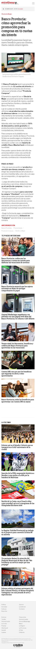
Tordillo (3, 619)
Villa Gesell (4, 628)
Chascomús (22, 617)
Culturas (3, 609)
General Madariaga (24, 621)
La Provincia (22, 628)
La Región (22, 626)
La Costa (4, 623)
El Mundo (22, 632)
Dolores (3, 617)
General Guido (5, 621)
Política (3, 604)
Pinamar (3, 626)
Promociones (18, 228)
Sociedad (20, 9)
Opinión (21, 604)
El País (21, 630)
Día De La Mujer (20, 231)
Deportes (4, 611)
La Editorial (22, 607)
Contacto (22, 609)
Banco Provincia (6, 228)
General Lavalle (23, 619)
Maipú (21, 623)
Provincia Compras (7, 231)
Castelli (3, 630)
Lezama (3, 632)
